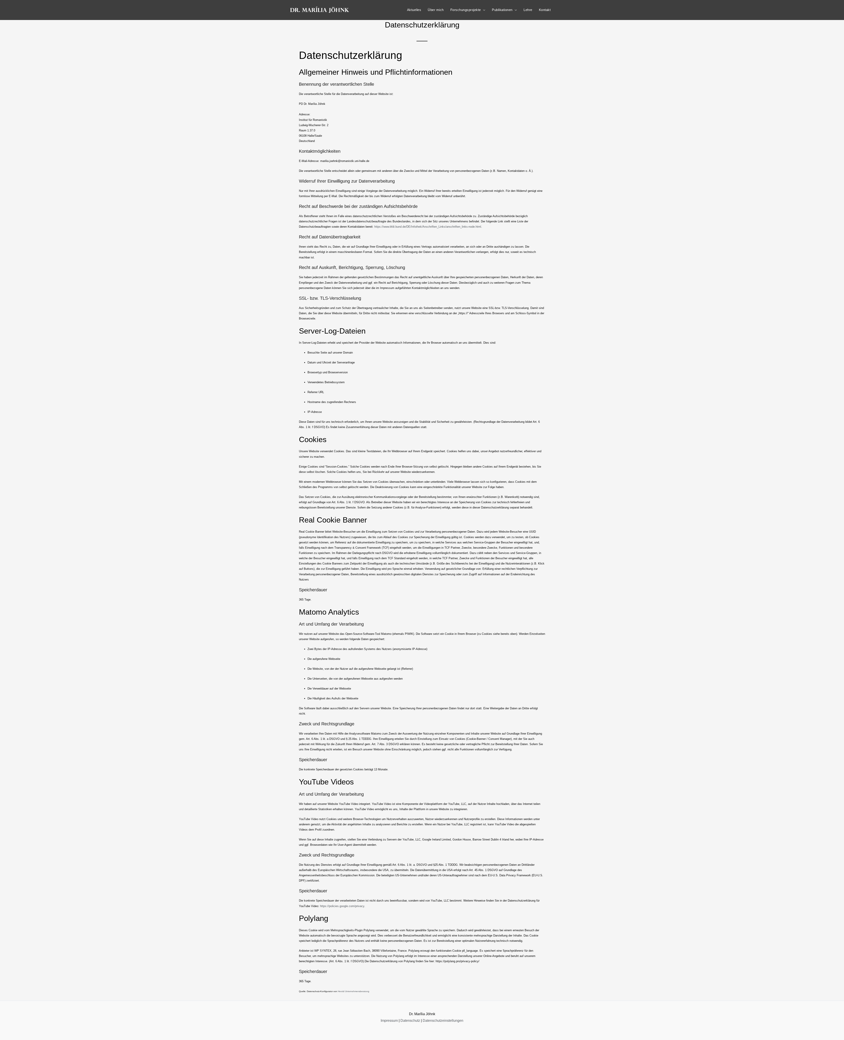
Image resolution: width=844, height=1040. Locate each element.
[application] (483, 10)
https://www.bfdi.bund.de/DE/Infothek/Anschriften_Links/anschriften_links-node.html (427, 226)
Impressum (389, 1020)
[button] (468, 10)
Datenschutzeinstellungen (443, 1020)
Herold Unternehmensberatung (353, 991)
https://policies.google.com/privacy (342, 906)
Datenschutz (410, 1020)
